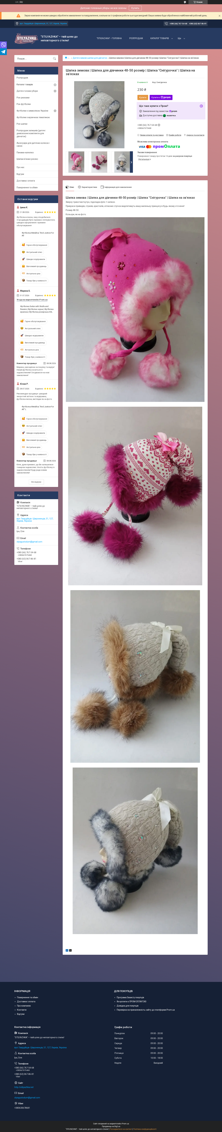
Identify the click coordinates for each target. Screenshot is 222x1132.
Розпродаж (22, 77)
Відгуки (20, 174)
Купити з (155, 97)
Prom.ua (125, 1124)
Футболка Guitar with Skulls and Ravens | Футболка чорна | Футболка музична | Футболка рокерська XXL (36, 309)
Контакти (21, 1010)
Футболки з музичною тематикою (33, 117)
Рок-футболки (24, 104)
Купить (135, 8)
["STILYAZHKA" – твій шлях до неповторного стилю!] (26, 38)
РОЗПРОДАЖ (136, 38)
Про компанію (24, 1006)
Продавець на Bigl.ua (111, 1126)
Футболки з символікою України (32, 111)
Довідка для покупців (127, 1006)
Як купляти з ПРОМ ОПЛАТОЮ (131, 1001)
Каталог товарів (25, 84)
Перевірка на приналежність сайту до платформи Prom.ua (146, 1010)
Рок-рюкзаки (23, 97)
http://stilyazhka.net (24, 1087)
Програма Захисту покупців (130, 997)
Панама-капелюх (25, 152)
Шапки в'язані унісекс (27, 159)
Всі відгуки (36, 482)
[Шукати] (54, 58)
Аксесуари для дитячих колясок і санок (33, 144)
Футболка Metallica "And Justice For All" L (38, 407)
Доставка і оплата (26, 181)
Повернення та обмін (27, 187)
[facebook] (67, 951)
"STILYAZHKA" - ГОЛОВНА (109, 38)
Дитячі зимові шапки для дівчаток (90, 58)
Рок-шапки (22, 124)
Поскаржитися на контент (121, 1129)
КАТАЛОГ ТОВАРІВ (159, 38)
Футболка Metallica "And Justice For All (38, 234)
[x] (70, 951)
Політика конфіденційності (144, 1129)
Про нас (20, 167)
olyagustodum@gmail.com (29, 542)
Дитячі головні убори (27, 91)
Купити (142, 97)
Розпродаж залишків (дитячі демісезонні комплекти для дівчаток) (31, 133)
